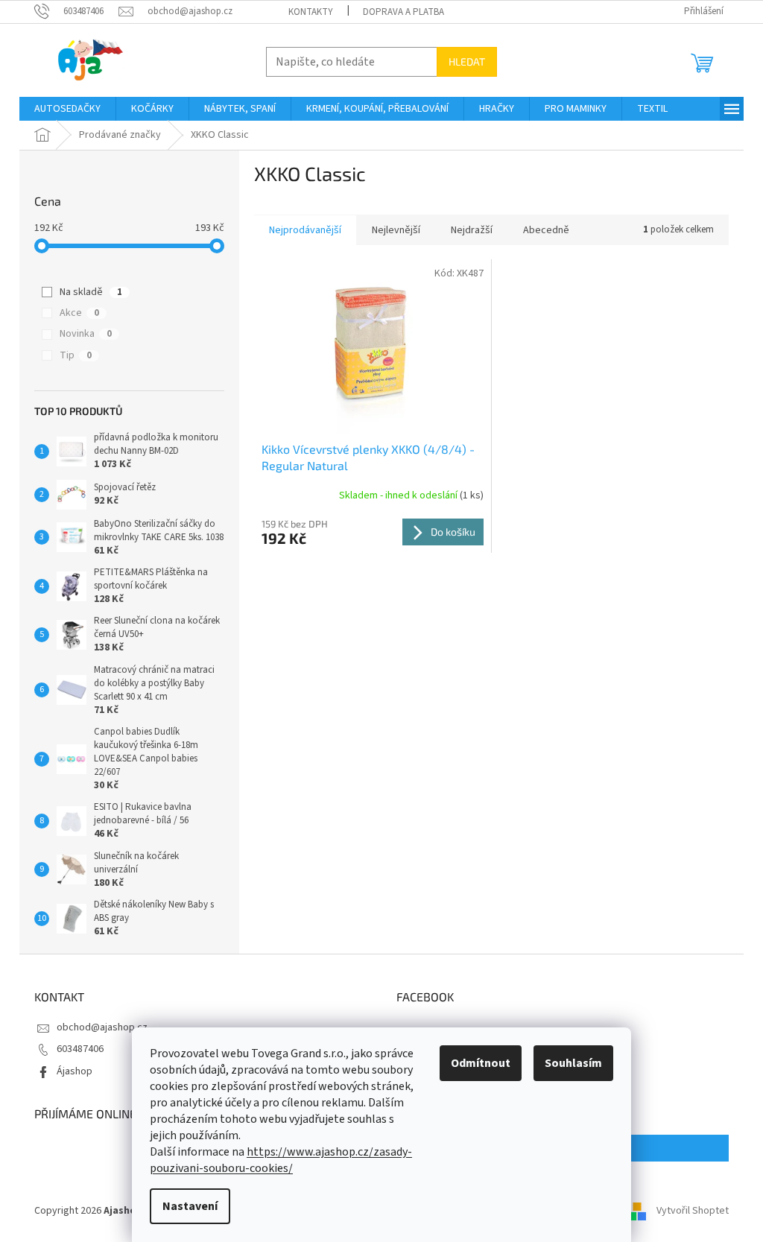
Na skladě (91, 292)
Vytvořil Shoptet (692, 1211)
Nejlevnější (396, 230)
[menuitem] (67, 109)
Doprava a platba (403, 12)
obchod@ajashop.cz (102, 1027)
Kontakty (310, 12)
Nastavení (190, 1206)
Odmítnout (480, 1063)
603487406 (80, 1049)
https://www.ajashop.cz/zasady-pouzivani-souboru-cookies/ (281, 1160)
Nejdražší (472, 230)
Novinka (86, 333)
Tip (76, 355)
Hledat (467, 61)
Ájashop (74, 1071)
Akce (79, 312)
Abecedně (546, 230)
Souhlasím (573, 1063)
